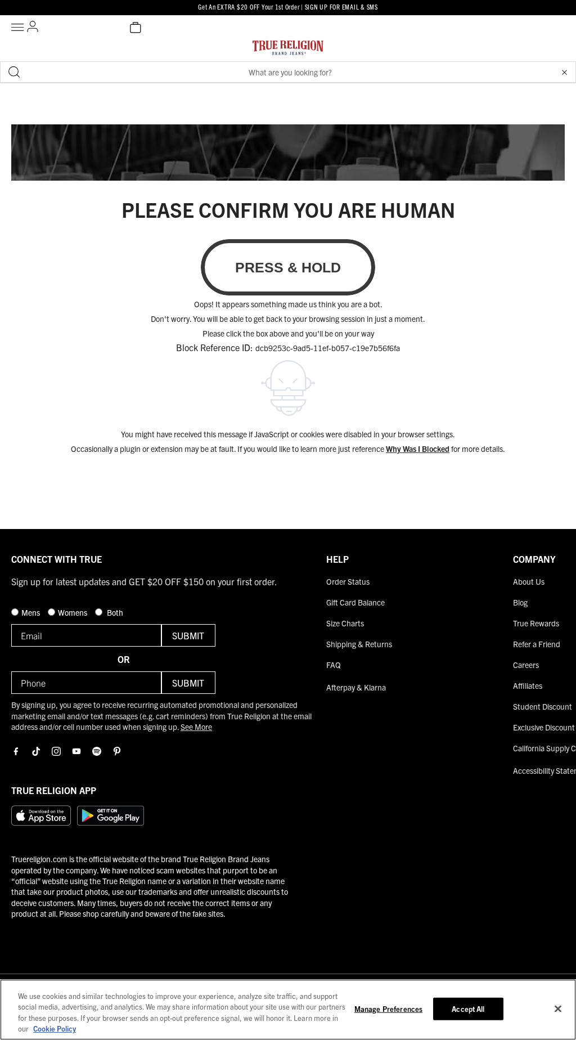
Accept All (468, 1009)
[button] (564, 72)
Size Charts (345, 623)
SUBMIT (188, 635)
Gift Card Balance (355, 602)
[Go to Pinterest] (117, 751)
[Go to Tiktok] (36, 751)
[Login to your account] (32, 27)
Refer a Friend (536, 644)
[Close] (558, 1008)
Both (114, 612)
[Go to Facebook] (15, 751)
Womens (73, 612)
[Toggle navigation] (19, 27)
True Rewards (536, 623)
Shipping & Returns (359, 644)
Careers (526, 665)
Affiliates (527, 685)
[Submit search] (14, 72)
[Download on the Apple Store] (41, 815)
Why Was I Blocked (417, 448)
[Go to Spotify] (96, 751)
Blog (520, 602)
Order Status (348, 581)
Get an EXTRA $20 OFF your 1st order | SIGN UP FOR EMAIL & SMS (288, 6)
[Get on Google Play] (110, 815)
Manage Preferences (388, 1009)
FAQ (333, 665)
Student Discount (542, 706)
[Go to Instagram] (56, 751)
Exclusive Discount (544, 727)
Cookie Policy (54, 1028)
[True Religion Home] (288, 50)
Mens (31, 612)
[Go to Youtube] (76, 751)
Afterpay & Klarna (356, 687)
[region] (288, 1009)
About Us (528, 581)
